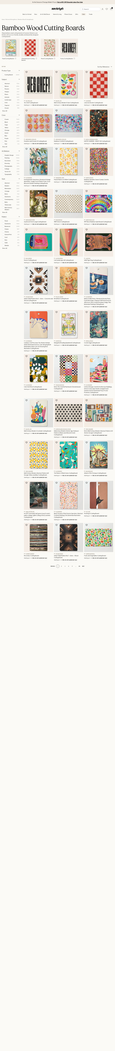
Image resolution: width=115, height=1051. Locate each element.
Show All (4, 111)
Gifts (76, 14)
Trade (90, 14)
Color (4, 115)
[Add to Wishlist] (27, 72)
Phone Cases (68, 14)
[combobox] (90, 9)
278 (79, 566)
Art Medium (5, 151)
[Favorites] (107, 9)
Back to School (27, 14)
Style (3, 179)
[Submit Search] (83, 9)
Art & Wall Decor (45, 14)
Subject (4, 79)
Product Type (6, 71)
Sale (83, 14)
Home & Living (57, 14)
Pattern (4, 217)
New (35, 14)
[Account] (102, 9)
